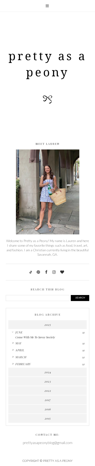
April (19, 350)
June (18, 332)
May (18, 343)
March (20, 357)
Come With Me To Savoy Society (35, 337)
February (23, 364)
